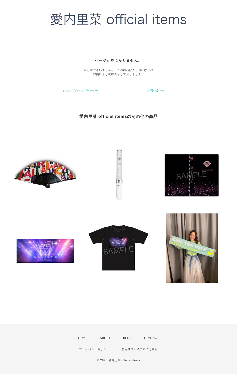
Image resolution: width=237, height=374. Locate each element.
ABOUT (105, 338)
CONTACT (151, 338)
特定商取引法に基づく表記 (140, 349)
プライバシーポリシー (94, 349)
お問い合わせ (156, 90)
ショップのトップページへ (81, 90)
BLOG (127, 338)
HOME (82, 338)
